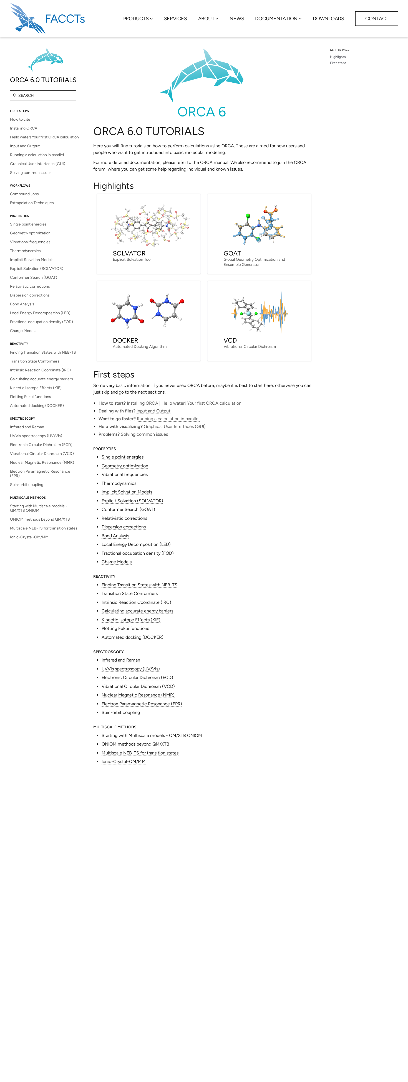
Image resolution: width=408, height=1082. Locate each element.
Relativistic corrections (30, 286)
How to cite (20, 119)
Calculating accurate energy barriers (41, 379)
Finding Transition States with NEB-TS (43, 352)
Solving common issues (31, 172)
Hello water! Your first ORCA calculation (44, 137)
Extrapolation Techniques (32, 203)
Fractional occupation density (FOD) (41, 322)
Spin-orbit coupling (26, 484)
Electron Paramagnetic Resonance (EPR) (40, 473)
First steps (338, 63)
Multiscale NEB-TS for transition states (43, 528)
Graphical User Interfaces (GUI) (37, 163)
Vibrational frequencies (30, 242)
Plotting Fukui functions (30, 396)
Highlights (338, 57)
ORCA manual (214, 162)
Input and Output (25, 146)
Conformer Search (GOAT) (33, 277)
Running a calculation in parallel (37, 155)
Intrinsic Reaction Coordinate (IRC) (40, 370)
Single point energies (28, 224)
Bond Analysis (22, 304)
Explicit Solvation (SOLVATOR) (36, 268)
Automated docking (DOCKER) (37, 405)
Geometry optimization (30, 233)
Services (175, 19)
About (206, 19)
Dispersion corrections (30, 295)
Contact (376, 19)
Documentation (276, 19)
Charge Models (23, 330)
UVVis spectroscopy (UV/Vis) (36, 436)
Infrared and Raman (27, 427)
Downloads (328, 19)
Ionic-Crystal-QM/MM (29, 537)
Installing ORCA (23, 128)
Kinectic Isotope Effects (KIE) (36, 388)
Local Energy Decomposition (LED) (40, 313)
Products (136, 19)
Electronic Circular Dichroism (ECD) (41, 444)
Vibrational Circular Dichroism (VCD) (42, 453)
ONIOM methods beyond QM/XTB (40, 519)
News (237, 19)
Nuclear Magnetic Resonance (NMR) (42, 462)
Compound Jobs (24, 194)
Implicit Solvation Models (32, 259)
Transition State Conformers (34, 361)
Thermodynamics (25, 251)
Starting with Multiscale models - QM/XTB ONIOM (38, 508)
